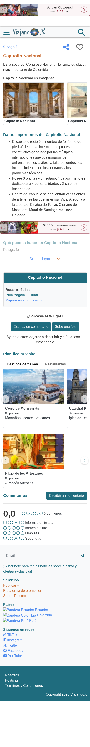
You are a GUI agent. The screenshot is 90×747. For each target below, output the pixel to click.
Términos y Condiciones (24, 685)
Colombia (44, 615)
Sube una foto (65, 326)
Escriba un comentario (31, 326)
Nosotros (12, 675)
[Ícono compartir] (66, 47)
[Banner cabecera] (45, 9)
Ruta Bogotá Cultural (21, 295)
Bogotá (11, 47)
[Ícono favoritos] (80, 47)
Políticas (11, 680)
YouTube (14, 656)
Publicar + (11, 585)
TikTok (11, 635)
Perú (32, 620)
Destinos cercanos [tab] (22, 364)
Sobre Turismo (14, 596)
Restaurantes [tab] (55, 364)
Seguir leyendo (43, 259)
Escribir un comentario (66, 495)
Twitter (12, 645)
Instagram (14, 640)
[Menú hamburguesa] (8, 32)
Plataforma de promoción (22, 590)
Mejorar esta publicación (24, 300)
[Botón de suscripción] (82, 556)
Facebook (15, 650)
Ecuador (41, 610)
